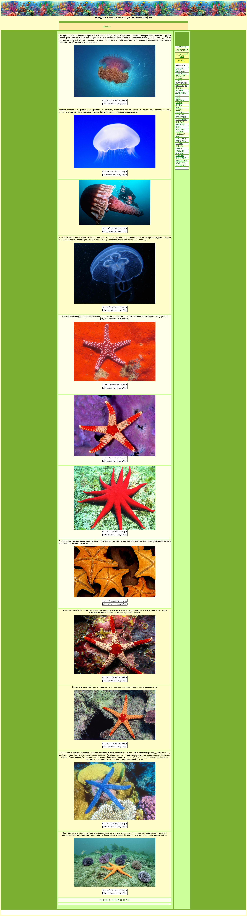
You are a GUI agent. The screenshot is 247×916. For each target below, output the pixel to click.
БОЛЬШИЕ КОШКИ (180, 77)
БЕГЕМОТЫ (181, 74)
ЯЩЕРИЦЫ (181, 165)
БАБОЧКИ (180, 71)
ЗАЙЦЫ (179, 103)
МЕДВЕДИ (180, 134)
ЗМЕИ (178, 107)
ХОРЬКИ (179, 153)
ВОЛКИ (179, 88)
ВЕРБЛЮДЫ (181, 86)
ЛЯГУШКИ (180, 124)
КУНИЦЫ (180, 112)
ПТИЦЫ (181, 61)
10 (127, 900)
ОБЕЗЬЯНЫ (181, 141)
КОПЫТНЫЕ (181, 120)
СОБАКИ (179, 146)
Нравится (106, 26)
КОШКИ (179, 110)
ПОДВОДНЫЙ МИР (182, 55)
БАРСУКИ (180, 69)
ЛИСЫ (178, 127)
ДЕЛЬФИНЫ (180, 93)
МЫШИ (179, 136)
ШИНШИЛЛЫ (181, 160)
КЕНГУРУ (180, 115)
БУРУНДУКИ (181, 83)
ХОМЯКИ (180, 156)
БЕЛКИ (179, 81)
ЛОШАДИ (180, 122)
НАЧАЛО (182, 47)
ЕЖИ (178, 98)
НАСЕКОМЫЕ (182, 50)
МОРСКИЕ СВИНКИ (180, 130)
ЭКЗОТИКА (180, 163)
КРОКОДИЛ (181, 117)
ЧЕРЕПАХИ (181, 158)
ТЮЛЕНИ (180, 151)
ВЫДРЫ (179, 90)
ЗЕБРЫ (179, 105)
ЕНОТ (178, 95)
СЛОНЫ (179, 144)
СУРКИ (179, 148)
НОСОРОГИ (181, 139)
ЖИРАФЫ (180, 100)
